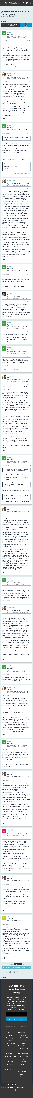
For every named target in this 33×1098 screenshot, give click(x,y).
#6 (30, 301)
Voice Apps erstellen (10, 1059)
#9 (30, 384)
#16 (30, 749)
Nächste (17, 964)
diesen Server (19, 527)
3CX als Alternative (22, 1071)
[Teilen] (27, 41)
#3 (30, 134)
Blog (23, 1059)
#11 (30, 516)
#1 (30, 40)
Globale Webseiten (10, 1043)
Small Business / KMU (23, 1032)
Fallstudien (10, 1040)
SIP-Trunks (10, 1075)
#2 (30, 81)
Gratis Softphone (10, 1064)
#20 (30, 925)
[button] (2, 3)
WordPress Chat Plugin (10, 1069)
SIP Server (10, 1061)
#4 (30, 188)
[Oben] (13, 1090)
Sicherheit (22, 1074)
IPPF (7, 1084)
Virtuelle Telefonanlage (10, 1056)
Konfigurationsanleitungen (23, 1068)
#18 (30, 838)
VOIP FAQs (22, 1064)
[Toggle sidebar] (30, 3)
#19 (30, 885)
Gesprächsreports (10, 1067)
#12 (30, 587)
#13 (30, 615)
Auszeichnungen (10, 1038)
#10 (30, 465)
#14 (30, 674)
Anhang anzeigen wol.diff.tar (10, 369)
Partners (10, 1035)
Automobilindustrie (23, 1048)
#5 (30, 275)
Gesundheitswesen (22, 1046)
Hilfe (10, 1090)
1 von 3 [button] (11, 964)
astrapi (4, 16)
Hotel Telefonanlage (23, 1040)
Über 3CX (10, 1030)
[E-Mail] (13, 971)
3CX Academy (22, 1061)
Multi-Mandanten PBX (23, 1038)
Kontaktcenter (22, 1035)
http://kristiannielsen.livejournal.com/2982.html (15, 933)
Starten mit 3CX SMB (23, 1056)
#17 (30, 781)
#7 (30, 331)
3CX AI (10, 1072)
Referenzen (23, 1077)
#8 (30, 356)
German (13, 1084)
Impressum (4, 1090)
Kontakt (10, 1046)
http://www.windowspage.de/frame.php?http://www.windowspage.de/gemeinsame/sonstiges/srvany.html (16, 868)
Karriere (10, 1032)
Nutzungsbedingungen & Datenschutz (18, 1087)
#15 (30, 695)
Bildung (23, 1043)
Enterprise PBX (22, 1030)
